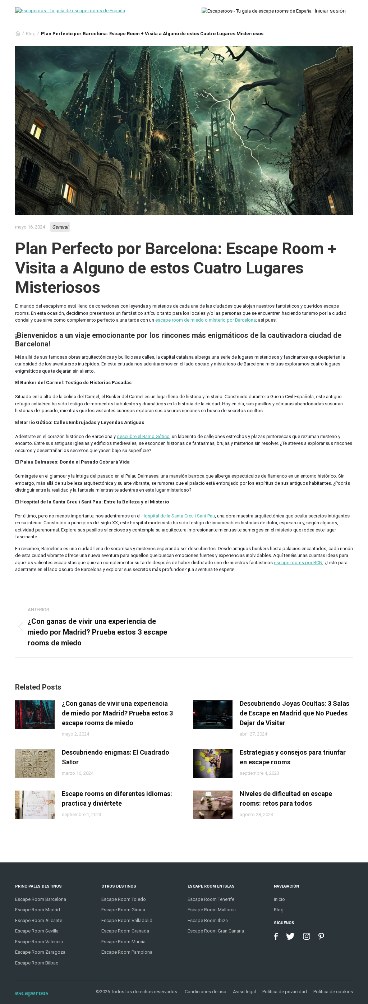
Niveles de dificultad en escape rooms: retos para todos (286, 798)
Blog (31, 33)
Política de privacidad (284, 991)
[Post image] (35, 714)
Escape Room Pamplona (126, 952)
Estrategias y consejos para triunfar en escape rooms (293, 757)
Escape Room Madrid (37, 909)
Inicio (279, 899)
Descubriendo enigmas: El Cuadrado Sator (115, 757)
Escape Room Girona (123, 909)
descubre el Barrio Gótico (143, 436)
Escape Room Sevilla (37, 931)
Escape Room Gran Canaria (216, 931)
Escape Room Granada (125, 931)
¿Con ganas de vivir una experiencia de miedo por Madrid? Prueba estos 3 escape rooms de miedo (117, 713)
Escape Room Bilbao (37, 963)
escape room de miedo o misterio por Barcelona (205, 320)
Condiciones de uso (205, 991)
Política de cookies (333, 991)
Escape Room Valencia (39, 941)
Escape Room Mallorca (212, 909)
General (60, 227)
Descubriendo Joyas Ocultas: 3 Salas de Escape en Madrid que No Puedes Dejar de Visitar (294, 713)
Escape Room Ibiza (208, 920)
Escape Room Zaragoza (40, 952)
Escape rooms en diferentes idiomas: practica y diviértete (117, 798)
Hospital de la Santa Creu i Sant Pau (178, 516)
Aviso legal (244, 991)
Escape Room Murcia (123, 941)
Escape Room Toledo (123, 899)
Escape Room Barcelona (40, 899)
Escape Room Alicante (38, 920)
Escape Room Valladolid (126, 920)
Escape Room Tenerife (211, 899)
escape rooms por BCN (298, 562)
